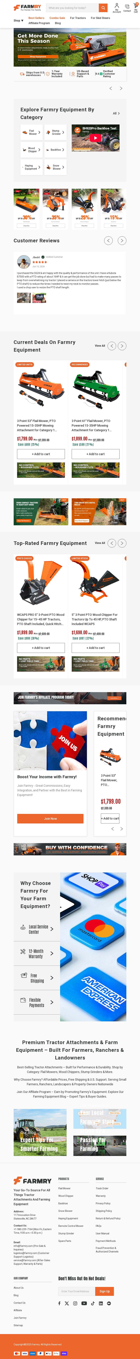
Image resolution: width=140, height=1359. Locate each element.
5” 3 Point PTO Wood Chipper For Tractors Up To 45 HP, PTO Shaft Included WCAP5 (95, 619)
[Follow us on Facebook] (59, 1303)
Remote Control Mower (70, 1226)
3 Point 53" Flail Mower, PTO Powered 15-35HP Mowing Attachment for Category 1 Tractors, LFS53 (36, 425)
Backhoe (63, 1203)
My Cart (136, 8)
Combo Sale (57, 18)
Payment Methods (106, 1241)
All (114, 113)
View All (100, 345)
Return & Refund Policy (108, 1218)
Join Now (50, 818)
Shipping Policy (104, 1211)
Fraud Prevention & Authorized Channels (107, 1250)
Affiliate (18, 1310)
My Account (117, 11)
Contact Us (19, 1302)
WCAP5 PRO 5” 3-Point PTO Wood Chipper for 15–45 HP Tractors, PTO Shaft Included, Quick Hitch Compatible (40, 619)
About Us (19, 1287)
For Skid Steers (100, 18)
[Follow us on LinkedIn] (101, 1303)
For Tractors (78, 18)
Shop (17, 20)
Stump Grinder (66, 1233)
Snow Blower (65, 1211)
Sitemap (18, 1325)
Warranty (101, 1196)
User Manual (102, 1233)
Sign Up (105, 1291)
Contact (127, 11)
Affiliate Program (39, 23)
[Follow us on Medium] (109, 1303)
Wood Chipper (65, 1196)
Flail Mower (64, 1188)
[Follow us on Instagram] (75, 1303)
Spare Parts (64, 1241)
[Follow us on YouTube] (84, 1303)
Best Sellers (36, 18)
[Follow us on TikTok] (93, 1303)
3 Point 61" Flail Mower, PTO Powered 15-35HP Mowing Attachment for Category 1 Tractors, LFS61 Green (91, 425)
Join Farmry (20, 1317)
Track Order (102, 1188)
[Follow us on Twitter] (67, 1303)
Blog (58, 23)
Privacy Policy (103, 1203)
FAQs (98, 1226)
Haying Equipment (68, 1218)
